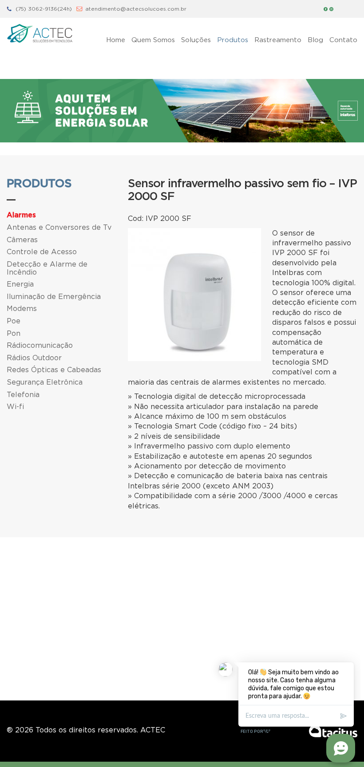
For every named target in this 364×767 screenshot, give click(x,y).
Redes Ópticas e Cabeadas (54, 370)
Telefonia (23, 394)
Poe (13, 321)
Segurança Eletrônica (45, 382)
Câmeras (22, 240)
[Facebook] (326, 9)
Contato (343, 39)
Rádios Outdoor (34, 358)
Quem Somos (153, 39)
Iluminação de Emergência (54, 296)
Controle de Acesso (42, 252)
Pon (13, 333)
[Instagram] (331, 9)
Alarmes (21, 215)
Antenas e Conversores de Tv (59, 227)
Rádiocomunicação (40, 345)
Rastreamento (277, 39)
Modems (22, 308)
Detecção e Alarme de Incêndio (47, 268)
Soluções (196, 39)
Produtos (232, 39)
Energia (20, 284)
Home (115, 39)
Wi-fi (15, 406)
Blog (315, 39)
